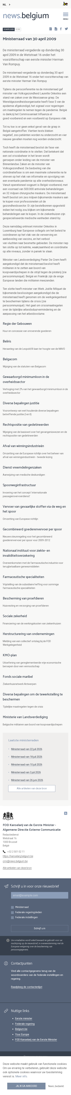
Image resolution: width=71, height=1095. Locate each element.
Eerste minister (23, 1018)
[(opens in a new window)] (59, 28)
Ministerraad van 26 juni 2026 (27, 780)
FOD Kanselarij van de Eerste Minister (36, 1039)
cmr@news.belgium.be (15, 861)
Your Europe (22, 1034)
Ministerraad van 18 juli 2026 (26, 756)
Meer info (21, 1076)
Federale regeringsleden (28, 913)
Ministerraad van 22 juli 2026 (26, 749)
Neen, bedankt (56, 1086)
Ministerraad (22, 907)
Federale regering (25, 1023)
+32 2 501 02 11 (16, 851)
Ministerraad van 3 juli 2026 (26, 772)
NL (4, 4)
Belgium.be (21, 1029)
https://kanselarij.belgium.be (18, 856)
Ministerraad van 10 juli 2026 (26, 764)
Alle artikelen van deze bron (32, 788)
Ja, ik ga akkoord (26, 1086)
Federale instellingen (26, 918)
